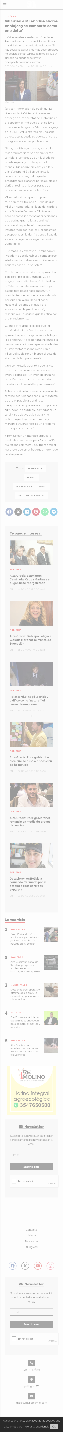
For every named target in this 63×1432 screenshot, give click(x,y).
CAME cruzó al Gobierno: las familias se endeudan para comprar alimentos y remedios (25, 1022)
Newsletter (34, 1127)
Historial (31, 1235)
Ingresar (33, 1247)
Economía (17, 1012)
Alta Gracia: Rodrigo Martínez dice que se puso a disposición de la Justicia (31, 761)
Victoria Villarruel (31, 495)
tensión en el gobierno (32, 486)
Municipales (18, 985)
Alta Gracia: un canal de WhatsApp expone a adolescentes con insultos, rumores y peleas (25, 967)
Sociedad (16, 957)
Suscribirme (31, 1166)
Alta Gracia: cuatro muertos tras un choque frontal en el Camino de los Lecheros (24, 1050)
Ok (54, 1426)
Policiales (17, 929)
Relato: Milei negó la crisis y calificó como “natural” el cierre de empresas (29, 700)
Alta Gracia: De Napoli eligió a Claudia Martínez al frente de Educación (30, 639)
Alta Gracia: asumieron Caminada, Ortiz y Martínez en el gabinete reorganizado (30, 579)
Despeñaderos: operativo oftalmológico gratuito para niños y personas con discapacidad (25, 994)
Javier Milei (35, 468)
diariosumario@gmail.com (31, 1402)
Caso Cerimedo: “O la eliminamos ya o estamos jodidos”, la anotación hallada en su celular (25, 939)
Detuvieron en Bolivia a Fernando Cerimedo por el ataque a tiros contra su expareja (28, 884)
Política (11, 16)
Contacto (31, 1229)
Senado (31, 477)
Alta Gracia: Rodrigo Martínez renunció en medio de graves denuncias (30, 821)
